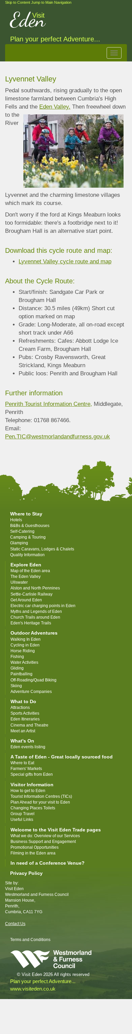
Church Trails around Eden (35, 617)
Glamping (19, 543)
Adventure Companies (31, 691)
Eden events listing (27, 747)
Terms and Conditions (30, 939)
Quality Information (27, 554)
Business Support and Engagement (43, 841)
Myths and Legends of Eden (36, 611)
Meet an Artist (22, 731)
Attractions (20, 707)
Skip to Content (17, 2)
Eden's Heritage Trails (30, 623)
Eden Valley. (54, 107)
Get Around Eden (26, 600)
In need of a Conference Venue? (47, 863)
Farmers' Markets (26, 768)
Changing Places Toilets (32, 808)
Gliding (17, 668)
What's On (22, 741)
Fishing (17, 656)
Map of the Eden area (30, 570)
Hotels (16, 520)
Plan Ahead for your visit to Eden (40, 802)
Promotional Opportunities (34, 847)
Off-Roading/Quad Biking (33, 680)
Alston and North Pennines (35, 588)
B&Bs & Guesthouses (29, 525)
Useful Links (21, 819)
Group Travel (22, 813)
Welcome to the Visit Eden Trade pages (55, 829)
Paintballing (21, 674)
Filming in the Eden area (33, 853)
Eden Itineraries (25, 719)
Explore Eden (25, 564)
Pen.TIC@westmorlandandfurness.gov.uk (57, 436)
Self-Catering (22, 531)
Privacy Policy (26, 873)
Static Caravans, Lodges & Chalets (42, 549)
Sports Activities (24, 713)
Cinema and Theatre (29, 725)
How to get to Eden (27, 790)
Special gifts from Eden (31, 774)
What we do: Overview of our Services (45, 835)
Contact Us (15, 923)
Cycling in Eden (25, 645)
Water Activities (24, 662)
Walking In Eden (25, 639)
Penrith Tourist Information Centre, (48, 404)
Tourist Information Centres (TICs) (41, 796)
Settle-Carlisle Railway (31, 594)
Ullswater (19, 582)
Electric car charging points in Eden (42, 605)
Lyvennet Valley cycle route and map (65, 261)
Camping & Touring (28, 537)
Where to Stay (26, 513)
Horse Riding (22, 650)
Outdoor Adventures (34, 633)
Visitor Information (31, 784)
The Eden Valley (25, 576)
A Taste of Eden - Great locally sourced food (61, 756)
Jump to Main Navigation (51, 2)
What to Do (23, 701)
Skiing (16, 685)
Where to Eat (22, 762)
